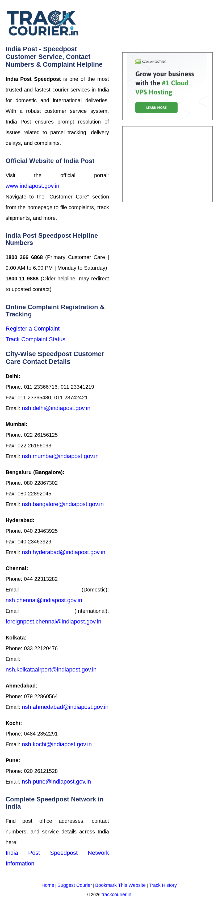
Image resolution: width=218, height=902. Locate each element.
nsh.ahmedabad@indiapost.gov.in (65, 707)
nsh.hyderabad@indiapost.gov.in (63, 552)
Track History (163, 885)
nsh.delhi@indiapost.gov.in (56, 408)
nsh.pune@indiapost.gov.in (56, 781)
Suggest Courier (74, 885)
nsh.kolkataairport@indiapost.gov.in (51, 669)
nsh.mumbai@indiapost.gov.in (60, 456)
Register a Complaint (33, 328)
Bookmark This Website (120, 885)
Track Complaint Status (35, 339)
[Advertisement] (167, 164)
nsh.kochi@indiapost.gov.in (57, 744)
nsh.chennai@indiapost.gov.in (44, 600)
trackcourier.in (116, 894)
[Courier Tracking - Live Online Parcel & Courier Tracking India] (59, 22)
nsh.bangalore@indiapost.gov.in (63, 504)
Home (47, 885)
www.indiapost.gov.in (32, 185)
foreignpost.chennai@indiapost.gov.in (53, 621)
